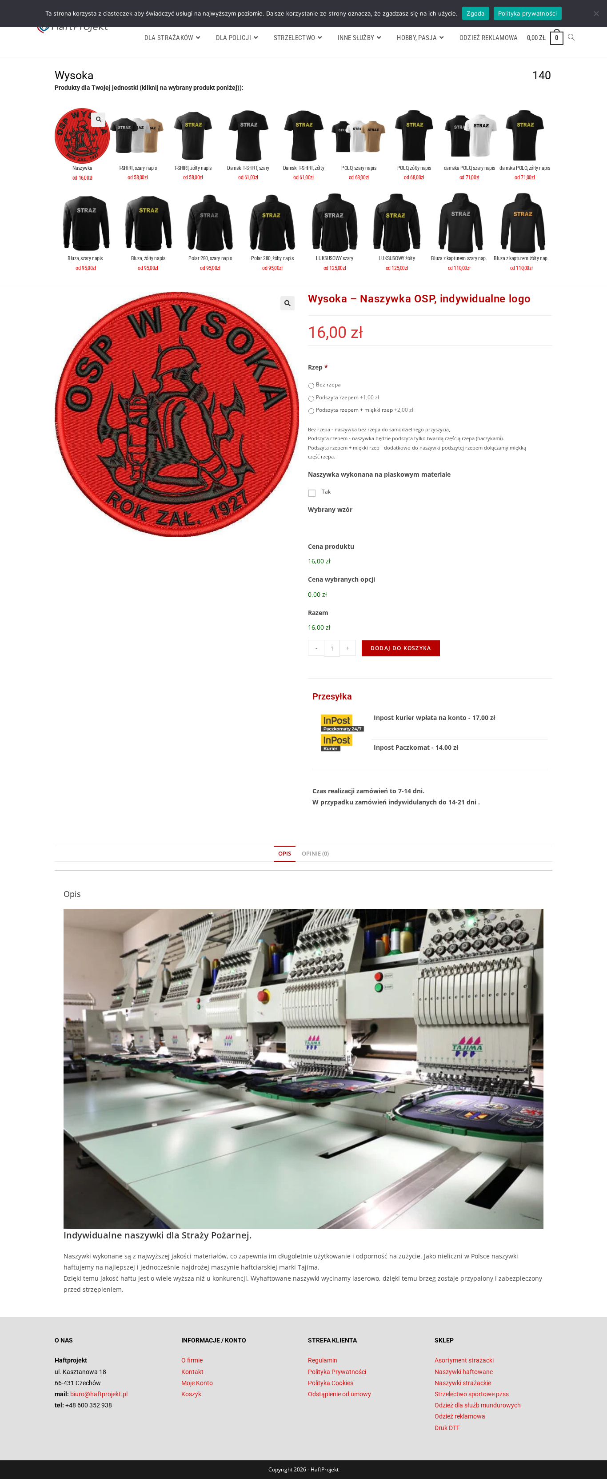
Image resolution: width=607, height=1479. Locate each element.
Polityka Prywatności (337, 1371)
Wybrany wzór (330, 510)
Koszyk (191, 1394)
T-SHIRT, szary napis (138, 168)
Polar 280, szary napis (210, 258)
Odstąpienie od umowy (339, 1394)
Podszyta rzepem (347, 397)
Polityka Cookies (330, 1383)
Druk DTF (447, 1427)
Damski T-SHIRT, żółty (303, 168)
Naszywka (82, 168)
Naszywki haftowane (464, 1371)
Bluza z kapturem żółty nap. (521, 258)
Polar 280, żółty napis (272, 258)
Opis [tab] (284, 853)
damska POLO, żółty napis (524, 168)
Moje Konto (197, 1383)
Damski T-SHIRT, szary (248, 168)
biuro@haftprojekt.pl (99, 1394)
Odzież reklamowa (460, 1416)
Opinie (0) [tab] (315, 853)
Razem (318, 613)
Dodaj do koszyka (401, 648)
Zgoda (475, 13)
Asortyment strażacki (464, 1360)
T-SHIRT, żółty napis (193, 168)
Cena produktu (331, 547)
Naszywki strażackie (463, 1383)
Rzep (318, 367)
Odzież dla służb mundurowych (478, 1405)
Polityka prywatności (527, 13)
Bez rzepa (328, 384)
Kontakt (192, 1371)
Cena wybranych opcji (341, 579)
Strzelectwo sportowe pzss (472, 1394)
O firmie (192, 1360)
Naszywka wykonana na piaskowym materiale (379, 474)
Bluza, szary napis (86, 258)
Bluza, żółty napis (148, 258)
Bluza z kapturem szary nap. (459, 258)
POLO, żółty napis (414, 168)
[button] (98, 120)
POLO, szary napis (358, 168)
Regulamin (322, 1360)
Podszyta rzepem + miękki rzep (364, 410)
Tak (326, 491)
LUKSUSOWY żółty (397, 258)
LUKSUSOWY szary (334, 258)
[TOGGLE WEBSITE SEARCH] (571, 37)
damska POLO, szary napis (469, 168)
